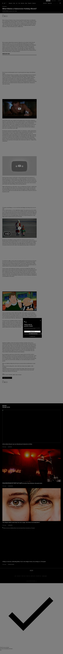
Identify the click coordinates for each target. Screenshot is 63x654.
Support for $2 (32, 331)
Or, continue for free (32, 336)
